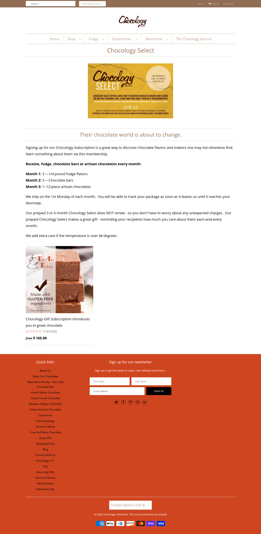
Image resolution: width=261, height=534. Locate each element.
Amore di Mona (45, 426)
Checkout (228, 4)
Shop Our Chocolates (45, 376)
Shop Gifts (45, 438)
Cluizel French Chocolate (45, 398)
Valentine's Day (45, 489)
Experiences (123, 39)
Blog (45, 449)
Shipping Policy (45, 443)
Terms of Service (45, 477)
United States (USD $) (91, 3)
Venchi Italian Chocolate (45, 392)
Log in (200, 4)
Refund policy (45, 483)
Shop (72, 39)
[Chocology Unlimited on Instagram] (137, 402)
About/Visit (155, 39)
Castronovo (45, 415)
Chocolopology (45, 421)
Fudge (94, 39)
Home (54, 39)
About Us (45, 370)
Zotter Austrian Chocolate (45, 409)
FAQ (45, 466)
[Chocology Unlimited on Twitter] (116, 402)
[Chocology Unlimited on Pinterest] (130, 402)
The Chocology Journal (193, 39)
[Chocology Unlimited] (130, 21)
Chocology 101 (45, 460)
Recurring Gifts (45, 472)
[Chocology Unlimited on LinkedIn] (144, 402)
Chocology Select (130, 50)
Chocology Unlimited (115, 514)
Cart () (215, 4)
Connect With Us (45, 455)
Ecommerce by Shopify (153, 514)
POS (131, 514)
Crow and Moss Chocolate (45, 432)
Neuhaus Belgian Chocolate (45, 404)
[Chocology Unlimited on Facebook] (123, 402)
